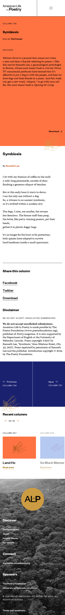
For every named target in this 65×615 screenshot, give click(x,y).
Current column (11, 529)
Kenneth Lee (12, 165)
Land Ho (9, 462)
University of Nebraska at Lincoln (20, 587)
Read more (8, 467)
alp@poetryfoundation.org (16, 562)
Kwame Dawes (10, 538)
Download (10, 298)
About (6, 533)
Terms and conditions (14, 610)
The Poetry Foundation (14, 583)
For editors (8, 542)
